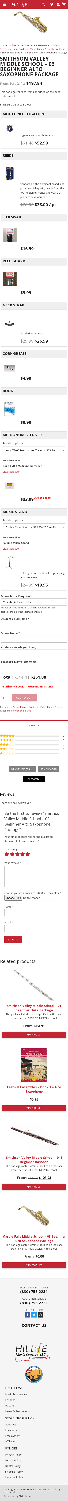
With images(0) (24, 769)
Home (3, 45)
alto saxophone (15, 710)
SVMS (28, 710)
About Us (10, 1424)
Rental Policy (13, 1466)
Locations (11, 1430)
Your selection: (11, 460)
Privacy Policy (13, 1454)
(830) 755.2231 (34, 1291)
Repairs (9, 1405)
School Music (20, 707)
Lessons (10, 1400)
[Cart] (63, 4)
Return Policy (13, 1460)
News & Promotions (17, 1411)
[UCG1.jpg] (34, 368)
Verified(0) (50, 769)
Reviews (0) (34, 725)
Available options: (13, 443)
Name (9, 906)
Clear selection (11, 471)
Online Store (16, 45)
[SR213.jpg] (34, 174)
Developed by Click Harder (17, 1496)
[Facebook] (27, 1315)
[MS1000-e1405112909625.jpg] (34, 563)
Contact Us (34, 1325)
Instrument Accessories (38, 45)
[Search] (43, 4)
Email (8, 922)
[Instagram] (40, 1315)
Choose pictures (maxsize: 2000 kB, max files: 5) (33, 893)
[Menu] (4, 4)
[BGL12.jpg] (34, 128)
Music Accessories (16, 1394)
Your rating (11, 849)
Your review (12, 863)
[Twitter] (34, 1315)
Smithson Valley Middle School (36, 48)
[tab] (34, 725)
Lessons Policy (14, 1477)
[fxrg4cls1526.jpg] (34, 279)
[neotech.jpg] (34, 323)
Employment (12, 1435)
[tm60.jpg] (34, 486)
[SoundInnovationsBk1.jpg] (34, 409)
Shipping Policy (14, 1471)
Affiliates (10, 1441)
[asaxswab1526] (34, 235)
